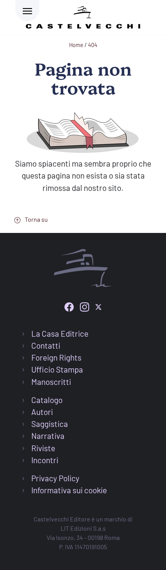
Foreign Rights (56, 357)
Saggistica (49, 423)
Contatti (45, 345)
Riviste (43, 448)
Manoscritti (51, 381)
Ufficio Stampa (57, 369)
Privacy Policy (55, 478)
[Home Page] (83, 16)
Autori (42, 412)
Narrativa (47, 435)
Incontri (44, 460)
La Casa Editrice (59, 333)
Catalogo (47, 400)
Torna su (36, 219)
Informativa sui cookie (69, 490)
